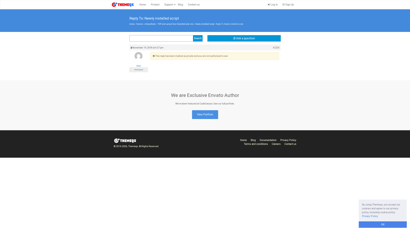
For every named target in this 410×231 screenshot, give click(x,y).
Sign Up (289, 4)
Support (168, 4)
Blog (180, 4)
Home (142, 4)
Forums (139, 24)
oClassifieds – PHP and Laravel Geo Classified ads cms (169, 24)
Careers (276, 143)
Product (155, 4)
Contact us (194, 4)
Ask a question (245, 38)
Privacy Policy (288, 140)
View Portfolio (205, 114)
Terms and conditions (256, 143)
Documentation (268, 140)
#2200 (276, 47)
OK (383, 224)
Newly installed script (204, 24)
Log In (274, 4)
